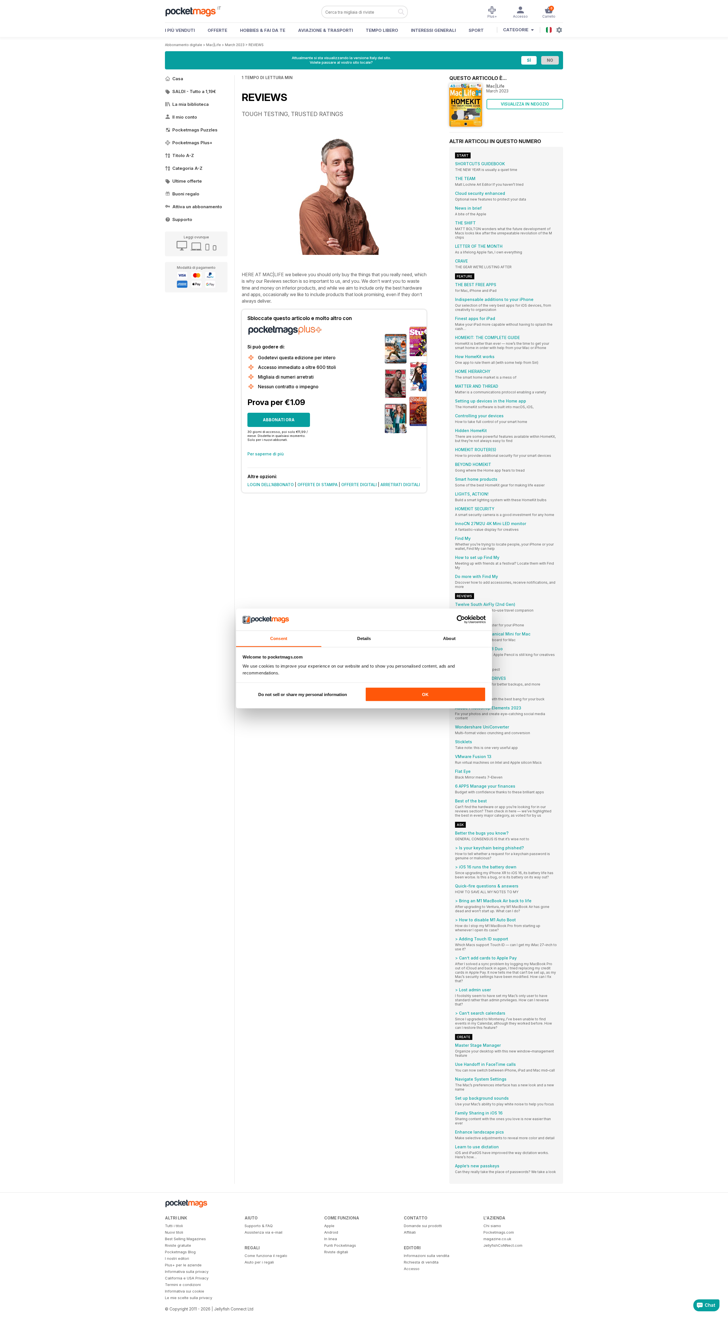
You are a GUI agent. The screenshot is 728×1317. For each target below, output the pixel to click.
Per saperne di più (265, 453)
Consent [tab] (278, 638)
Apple (329, 1225)
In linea (330, 1239)
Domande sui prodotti (423, 1225)
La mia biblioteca (190, 104)
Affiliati (410, 1232)
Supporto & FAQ (259, 1225)
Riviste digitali (336, 1252)
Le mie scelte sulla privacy (188, 1297)
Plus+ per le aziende (183, 1265)
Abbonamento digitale (183, 45)
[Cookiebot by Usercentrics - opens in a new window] (461, 619)
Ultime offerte (187, 181)
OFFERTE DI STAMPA (317, 484)
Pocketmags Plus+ (192, 142)
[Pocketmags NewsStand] (193, 11)
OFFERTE (217, 30)
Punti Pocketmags (340, 1245)
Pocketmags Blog (180, 1252)
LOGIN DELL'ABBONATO (270, 484)
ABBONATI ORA (279, 419)
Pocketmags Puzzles (195, 130)
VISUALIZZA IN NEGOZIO (525, 104)
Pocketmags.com (498, 1232)
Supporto (182, 219)
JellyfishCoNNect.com (502, 1245)
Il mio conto (184, 117)
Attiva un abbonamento (197, 206)
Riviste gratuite (178, 1245)
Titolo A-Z (183, 155)
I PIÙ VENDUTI (180, 30)
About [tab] (449, 638)
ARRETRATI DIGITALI (400, 484)
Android (331, 1232)
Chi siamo (492, 1225)
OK (425, 694)
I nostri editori (177, 1258)
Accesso (411, 1268)
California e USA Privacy (186, 1278)
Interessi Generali (433, 30)
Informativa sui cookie (184, 1291)
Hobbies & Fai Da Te (262, 30)
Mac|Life (213, 45)
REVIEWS (256, 45)
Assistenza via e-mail (263, 1232)
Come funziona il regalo (266, 1255)
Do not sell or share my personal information (302, 694)
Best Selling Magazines (185, 1239)
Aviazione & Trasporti (325, 30)
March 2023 (235, 45)
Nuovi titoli (174, 1232)
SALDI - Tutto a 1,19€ (194, 91)
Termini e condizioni (183, 1284)
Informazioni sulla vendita (426, 1255)
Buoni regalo (185, 194)
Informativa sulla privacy (186, 1271)
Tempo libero (382, 30)
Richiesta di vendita (421, 1262)
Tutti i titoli (174, 1225)
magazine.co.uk (497, 1239)
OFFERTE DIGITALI (359, 484)
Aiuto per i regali (259, 1262)
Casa (177, 78)
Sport (476, 30)
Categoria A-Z (187, 168)
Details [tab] (364, 638)
